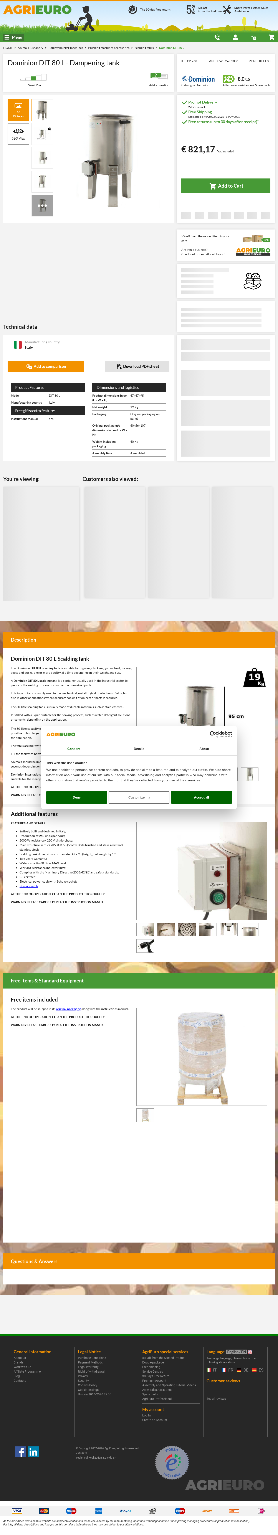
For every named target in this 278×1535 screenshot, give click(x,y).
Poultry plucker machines (66, 48)
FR (230, 1370)
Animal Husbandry (31, 48)
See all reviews (216, 1398)
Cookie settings (88, 1389)
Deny (77, 797)
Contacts (20, 1380)
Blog (17, 1376)
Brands (18, 1362)
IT (214, 1370)
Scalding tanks (144, 48)
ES (260, 1370)
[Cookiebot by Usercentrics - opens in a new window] (213, 734)
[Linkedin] (33, 1462)
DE (245, 1370)
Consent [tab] (73, 749)
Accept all (201, 797)
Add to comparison (49, 366)
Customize (136, 797)
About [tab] (204, 749)
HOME (8, 48)
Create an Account (154, 1420)
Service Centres (152, 1371)
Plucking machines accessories (109, 48)
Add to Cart (230, 186)
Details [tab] (139, 749)
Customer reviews (223, 1380)
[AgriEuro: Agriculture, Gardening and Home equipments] (46, 9)
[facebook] (20, 1462)
